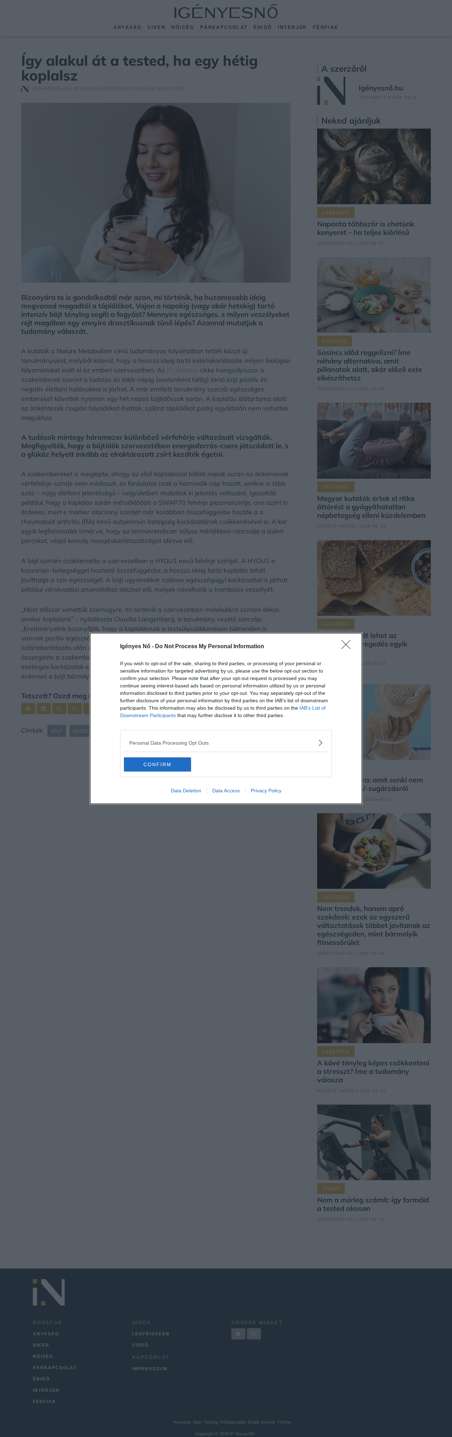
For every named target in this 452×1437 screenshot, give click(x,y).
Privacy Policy (266, 790)
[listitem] (226, 742)
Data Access (226, 790)
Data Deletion (186, 790)
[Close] (348, 647)
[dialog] (226, 718)
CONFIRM (157, 764)
